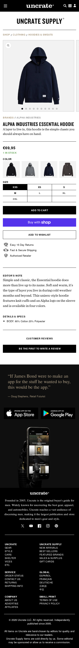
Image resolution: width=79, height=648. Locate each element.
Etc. (7, 564)
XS (39, 187)
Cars (8, 554)
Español (45, 575)
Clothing (19, 34)
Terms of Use (49, 600)
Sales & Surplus (51, 558)
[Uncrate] (39, 6)
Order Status (14, 575)
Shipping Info (14, 585)
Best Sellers (49, 551)
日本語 (43, 585)
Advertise (12, 603)
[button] (5, 6)
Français (46, 579)
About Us (11, 600)
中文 (42, 589)
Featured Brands (52, 554)
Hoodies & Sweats (40, 34)
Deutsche (46, 582)
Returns (11, 582)
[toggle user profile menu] (74, 6)
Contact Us (13, 579)
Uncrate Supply (39, 21)
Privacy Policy (50, 603)
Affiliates (11, 606)
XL (69, 193)
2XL (20, 199)
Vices (8, 561)
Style (9, 551)
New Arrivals (49, 547)
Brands (8, 117)
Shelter (10, 558)
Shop (6, 34)
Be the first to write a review (40, 348)
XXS (15, 187)
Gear (8, 547)
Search (65, 5)
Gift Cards (47, 561)
